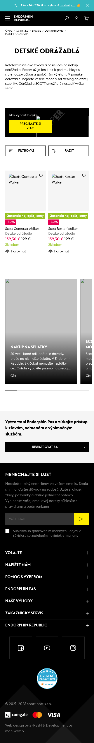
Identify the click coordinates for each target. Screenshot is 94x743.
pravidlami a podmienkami (27, 506)
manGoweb (14, 731)
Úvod (8, 30)
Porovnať (18, 251)
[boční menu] (7, 18)
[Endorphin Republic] (23, 18)
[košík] (86, 18)
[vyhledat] (66, 18)
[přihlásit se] (76, 18)
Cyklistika (22, 30)
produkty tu (67, 5)
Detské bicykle (54, 30)
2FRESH (36, 725)
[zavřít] (87, 5)
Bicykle (36, 30)
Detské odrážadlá (16, 34)
